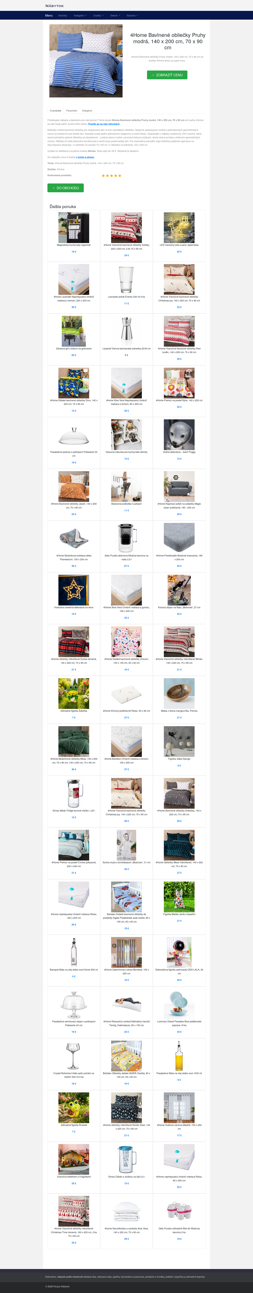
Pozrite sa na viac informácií (103, 124)
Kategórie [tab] (87, 110)
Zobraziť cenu (169, 74)
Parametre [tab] (71, 110)
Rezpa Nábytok (61, 1286)
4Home (160, 60)
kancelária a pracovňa (132, 1276)
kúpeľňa (179, 1276)
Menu (49, 15)
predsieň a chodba (154, 1276)
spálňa (116, 1276)
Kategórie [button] (79, 15)
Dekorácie (50, 1276)
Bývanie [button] (131, 15)
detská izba (90, 1276)
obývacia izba (104, 1276)
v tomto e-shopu (85, 157)
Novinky (62, 15)
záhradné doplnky (195, 1276)
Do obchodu (68, 187)
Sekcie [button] (114, 15)
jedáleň (169, 1276)
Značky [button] (97, 15)
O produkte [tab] (55, 110)
